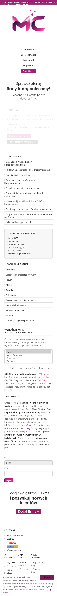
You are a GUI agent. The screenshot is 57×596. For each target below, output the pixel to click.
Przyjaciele (11, 566)
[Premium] (28, 358)
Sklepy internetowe (15, 310)
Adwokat (10, 290)
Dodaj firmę (28, 71)
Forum (9, 279)
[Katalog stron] (11, 542)
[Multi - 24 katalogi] (28, 355)
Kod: (6, 468)
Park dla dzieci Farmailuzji (18, 175)
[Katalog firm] (11, 546)
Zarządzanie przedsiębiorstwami (21, 274)
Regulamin (28, 65)
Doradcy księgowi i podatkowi (20, 320)
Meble (9, 285)
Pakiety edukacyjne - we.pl (18, 222)
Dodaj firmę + (28, 511)
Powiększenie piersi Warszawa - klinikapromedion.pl (20, 181)
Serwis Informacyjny (16, 535)
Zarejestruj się (28, 54)
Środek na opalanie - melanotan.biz (22, 188)
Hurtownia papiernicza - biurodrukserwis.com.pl (28, 169)
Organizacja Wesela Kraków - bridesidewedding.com (19, 163)
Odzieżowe (11, 295)
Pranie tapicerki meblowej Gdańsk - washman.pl (28, 209)
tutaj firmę (22, 142)
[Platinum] (28, 361)
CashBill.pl (42, 380)
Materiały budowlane (16, 305)
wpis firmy (18, 136)
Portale (9, 315)
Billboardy (10, 269)
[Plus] (28, 351)
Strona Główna (28, 49)
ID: (5, 457)
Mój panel (28, 59)
